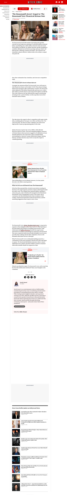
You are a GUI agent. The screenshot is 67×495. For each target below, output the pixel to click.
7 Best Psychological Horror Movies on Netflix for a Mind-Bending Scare (62, 9)
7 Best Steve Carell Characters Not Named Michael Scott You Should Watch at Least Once (62, 30)
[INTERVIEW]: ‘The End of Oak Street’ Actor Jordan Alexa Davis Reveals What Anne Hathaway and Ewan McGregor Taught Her (62, 16)
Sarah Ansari (16, 19)
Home (5, 2)
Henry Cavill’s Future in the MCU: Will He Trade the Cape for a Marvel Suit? (62, 23)
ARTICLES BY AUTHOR (19, 306)
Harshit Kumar (61, 25)
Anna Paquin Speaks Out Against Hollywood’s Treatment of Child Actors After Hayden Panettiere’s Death (33, 422)
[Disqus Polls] (30, 331)
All (14, 8)
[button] (48, 40)
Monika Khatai (61, 12)
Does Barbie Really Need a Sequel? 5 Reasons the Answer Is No (61, 36)
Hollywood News (19, 11)
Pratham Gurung (62, 39)
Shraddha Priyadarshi (61, 32)
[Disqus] (30, 366)
